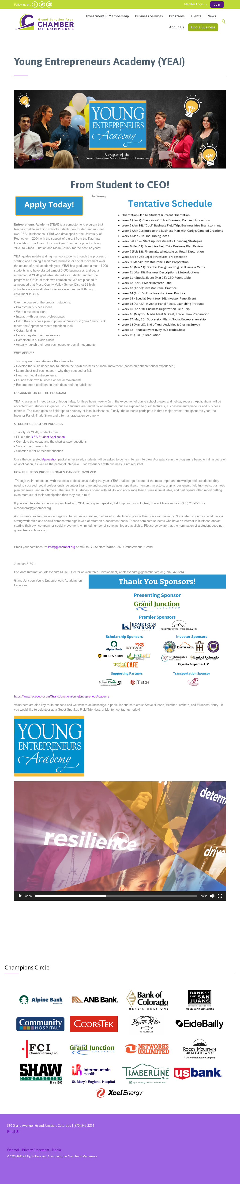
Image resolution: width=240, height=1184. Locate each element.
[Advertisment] (41, 999)
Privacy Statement (35, 1150)
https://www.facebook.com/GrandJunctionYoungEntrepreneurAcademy (61, 696)
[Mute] (212, 896)
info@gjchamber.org (61, 547)
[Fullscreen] (220, 896)
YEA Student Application (48, 437)
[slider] (116, 896)
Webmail (13, 1150)
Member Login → (195, 4)
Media (56, 1150)
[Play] (20, 896)
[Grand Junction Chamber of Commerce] (45, 22)
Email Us (13, 1132)
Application (49, 459)
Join (217, 4)
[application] (120, 841)
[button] (120, 841)
